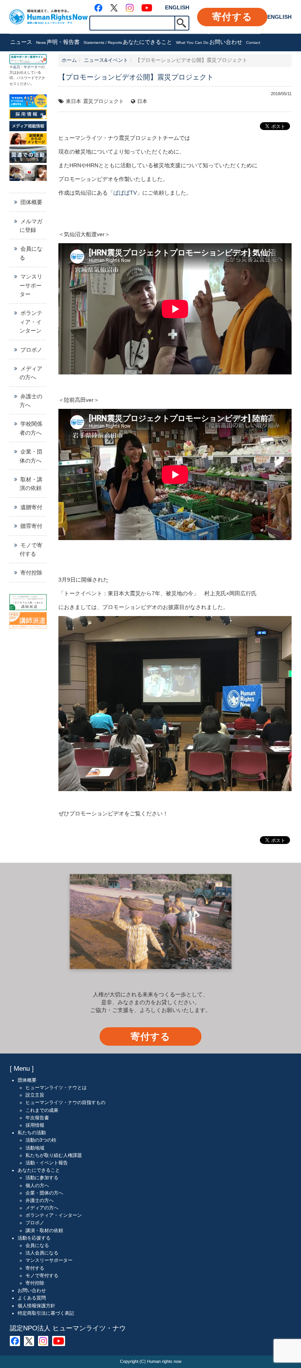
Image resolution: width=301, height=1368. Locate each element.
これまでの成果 (41, 1110)
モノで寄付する (31, 549)
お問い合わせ (234, 42)
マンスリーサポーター (31, 285)
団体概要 (31, 202)
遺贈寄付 (31, 507)
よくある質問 (32, 1298)
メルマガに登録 (31, 225)
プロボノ (31, 350)
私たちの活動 (32, 1132)
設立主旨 (34, 1095)
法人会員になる (41, 1253)
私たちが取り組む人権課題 (53, 1155)
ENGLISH (177, 7)
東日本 (73, 101)
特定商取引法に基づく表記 (46, 1313)
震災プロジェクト (103, 101)
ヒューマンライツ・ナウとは (56, 1087)
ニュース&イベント (106, 60)
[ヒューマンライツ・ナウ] (48, 16)
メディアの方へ (31, 372)
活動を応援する (34, 1238)
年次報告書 (37, 1117)
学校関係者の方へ (31, 428)
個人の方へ (37, 1185)
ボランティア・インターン (31, 322)
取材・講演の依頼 (31, 483)
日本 (142, 101)
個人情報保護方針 (36, 1305)
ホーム (69, 60)
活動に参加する (41, 1177)
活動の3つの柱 (40, 1140)
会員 (16, 67)
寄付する (232, 16)
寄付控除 (31, 572)
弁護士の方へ (31, 400)
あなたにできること (166, 42)
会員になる (31, 253)
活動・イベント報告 (46, 1163)
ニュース (28, 42)
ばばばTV (125, 193)
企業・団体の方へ (31, 455)
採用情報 (34, 1125)
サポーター (32, 67)
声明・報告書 (84, 42)
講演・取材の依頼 (44, 1230)
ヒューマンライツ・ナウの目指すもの (65, 1102)
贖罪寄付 (31, 526)
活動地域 (34, 1148)
